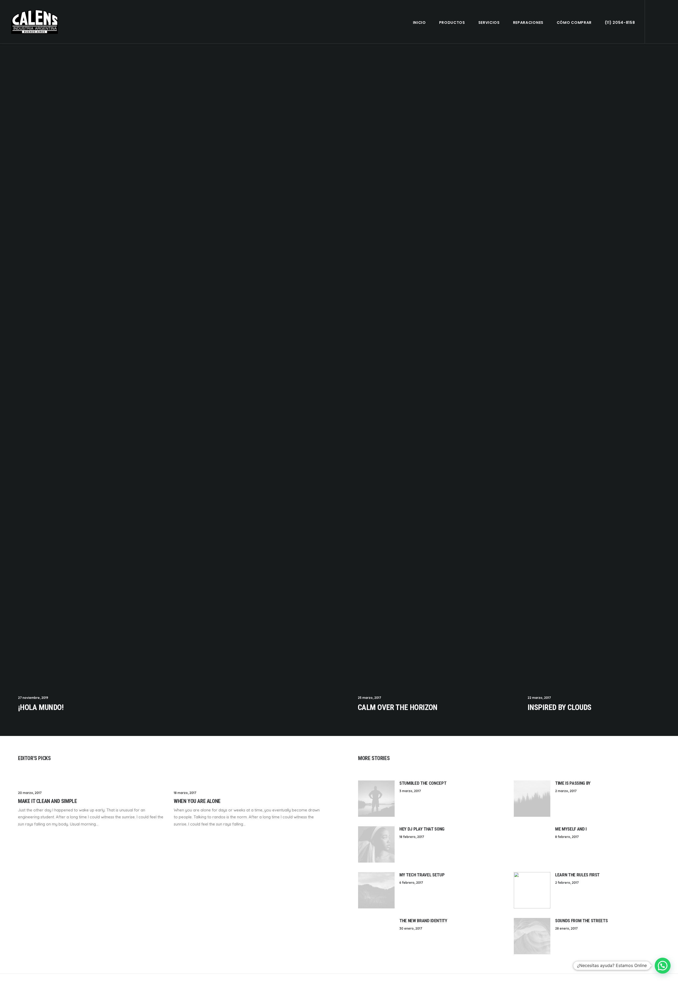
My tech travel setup (421, 874)
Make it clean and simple (47, 801)
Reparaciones (528, 22)
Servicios (489, 22)
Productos (452, 22)
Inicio (419, 22)
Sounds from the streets (581, 920)
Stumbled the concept (422, 783)
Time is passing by (573, 783)
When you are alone (197, 801)
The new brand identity (423, 920)
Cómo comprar (574, 22)
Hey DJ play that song (421, 829)
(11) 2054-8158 (620, 22)
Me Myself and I (571, 829)
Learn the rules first (577, 874)
